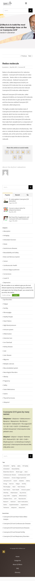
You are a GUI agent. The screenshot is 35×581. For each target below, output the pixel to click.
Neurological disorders (10, 372)
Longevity (14, 495)
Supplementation (14, 504)
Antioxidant (6, 469)
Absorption (6, 231)
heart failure (6, 489)
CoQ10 (15, 481)
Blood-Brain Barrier (8, 472)
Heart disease (21, 486)
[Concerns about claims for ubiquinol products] (6, 208)
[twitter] (3, 551)
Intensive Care (7, 338)
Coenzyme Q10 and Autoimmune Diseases (16, 528)
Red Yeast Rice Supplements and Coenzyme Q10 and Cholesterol (19, 218)
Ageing (13, 466)
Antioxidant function (9, 240)
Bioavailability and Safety (11, 252)
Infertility (5, 492)
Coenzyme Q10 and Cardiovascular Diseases (17, 523)
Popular (7, 195)
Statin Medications (9, 389)
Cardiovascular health (24, 475)
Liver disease (7, 355)
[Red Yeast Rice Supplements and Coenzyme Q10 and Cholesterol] (6, 217)
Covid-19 (6, 278)
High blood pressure (9, 325)
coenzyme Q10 (7, 481)
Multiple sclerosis (8, 364)
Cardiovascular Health (10, 265)
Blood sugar (19, 472)
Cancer (5, 261)
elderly (28, 481)
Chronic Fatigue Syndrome (19, 478)
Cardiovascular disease (9, 475)
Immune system (8, 329)
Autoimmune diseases (10, 248)
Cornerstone (7, 274)
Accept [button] (15, 295)
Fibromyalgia (7, 312)
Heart (13, 486)
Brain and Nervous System (11, 257)
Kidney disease (8, 347)
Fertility (5, 308)
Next (29, 56)
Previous (24, 56)
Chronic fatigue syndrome (11, 270)
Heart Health (15, 489)
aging (18, 466)
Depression (6, 282)
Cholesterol (6, 478)
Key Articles (23, 492)
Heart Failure (7, 321)
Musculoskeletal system (10, 368)
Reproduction (22, 498)
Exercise (11, 483)
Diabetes (21, 481)
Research (5, 501)
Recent (17, 195)
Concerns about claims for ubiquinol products (17, 209)
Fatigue (5, 304)
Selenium (13, 501)
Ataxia (5, 244)
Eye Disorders (7, 300)
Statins (5, 394)
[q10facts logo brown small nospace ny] (7, 2)
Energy (5, 483)
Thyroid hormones (9, 398)
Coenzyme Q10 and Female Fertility (14, 532)
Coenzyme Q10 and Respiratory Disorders (16, 536)
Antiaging (6, 235)
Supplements (24, 504)
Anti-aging (25, 466)
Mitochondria (22, 495)
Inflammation (7, 334)
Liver (4, 351)
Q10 (15, 498)
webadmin (6, 67)
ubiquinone (22, 507)
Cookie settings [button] (6, 295)
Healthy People (8, 317)
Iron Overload (7, 342)
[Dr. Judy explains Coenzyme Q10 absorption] (6, 200)
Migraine (6, 359)
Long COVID (6, 495)
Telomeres (6, 507)
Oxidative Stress (7, 498)
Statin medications (23, 501)
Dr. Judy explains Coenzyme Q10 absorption (19, 200)
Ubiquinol (6, 402)
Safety (5, 385)
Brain (26, 472)
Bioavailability (15, 469)
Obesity (5, 376)
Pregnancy (6, 381)
